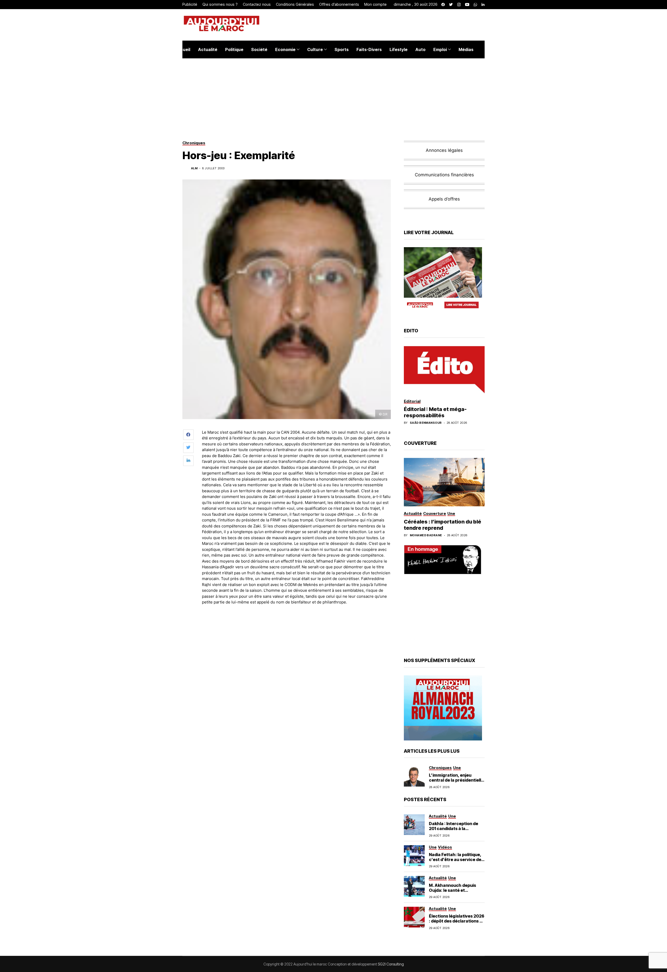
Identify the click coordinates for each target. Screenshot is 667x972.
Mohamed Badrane (426, 535)
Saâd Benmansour (426, 423)
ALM (194, 168)
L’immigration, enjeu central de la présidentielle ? (456, 780)
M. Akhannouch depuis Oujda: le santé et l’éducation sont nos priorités (452, 893)
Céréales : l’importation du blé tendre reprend (442, 525)
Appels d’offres (444, 199)
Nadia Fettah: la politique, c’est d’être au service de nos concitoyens (455, 859)
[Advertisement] (297, 623)
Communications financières (444, 174)
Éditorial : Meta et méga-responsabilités (435, 412)
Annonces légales (444, 150)
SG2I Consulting (391, 964)
